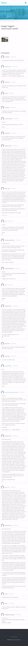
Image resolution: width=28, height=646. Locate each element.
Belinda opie (8, 66)
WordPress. (18, 639)
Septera (13, 639)
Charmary (4, 3)
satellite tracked (16, 290)
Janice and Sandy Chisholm (11, 392)
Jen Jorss (7, 487)
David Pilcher (8, 366)
